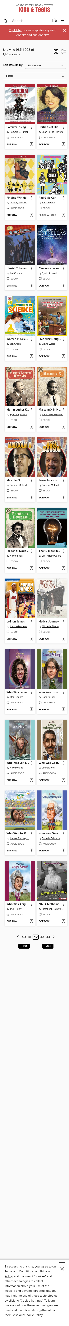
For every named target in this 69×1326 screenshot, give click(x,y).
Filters (9, 76)
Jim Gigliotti (48, 767)
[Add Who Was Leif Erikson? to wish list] (31, 780)
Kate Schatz (48, 202)
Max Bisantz (16, 697)
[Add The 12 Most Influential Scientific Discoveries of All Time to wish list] (63, 568)
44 (48, 937)
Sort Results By (13, 65)
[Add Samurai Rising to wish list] (31, 144)
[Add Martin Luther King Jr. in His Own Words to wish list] (31, 427)
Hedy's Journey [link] (49, 621)
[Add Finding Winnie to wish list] (31, 215)
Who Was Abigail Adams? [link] (18, 904)
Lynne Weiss (48, 343)
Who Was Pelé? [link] (16, 833)
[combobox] (26, 21)
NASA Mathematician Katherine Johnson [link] (50, 904)
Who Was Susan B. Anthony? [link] (50, 692)
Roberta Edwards (51, 838)
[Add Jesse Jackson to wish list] (63, 497)
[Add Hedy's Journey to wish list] (63, 639)
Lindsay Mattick (18, 202)
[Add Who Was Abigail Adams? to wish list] (31, 921)
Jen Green (15, 343)
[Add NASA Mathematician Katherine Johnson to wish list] (63, 921)
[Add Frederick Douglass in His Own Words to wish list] (31, 568)
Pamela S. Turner (19, 132)
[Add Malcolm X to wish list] (31, 497)
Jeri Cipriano (16, 273)
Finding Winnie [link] (16, 198)
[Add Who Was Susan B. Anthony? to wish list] (63, 709)
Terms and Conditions (19, 1271)
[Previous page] (18, 937)
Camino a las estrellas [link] (50, 268)
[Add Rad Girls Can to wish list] (63, 215)
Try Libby (15, 30)
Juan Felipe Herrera (52, 132)
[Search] (5, 21)
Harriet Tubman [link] (17, 268)
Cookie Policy (33, 1315)
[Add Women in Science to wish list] (31, 356)
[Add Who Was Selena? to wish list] (31, 709)
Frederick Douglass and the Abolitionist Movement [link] (50, 339)
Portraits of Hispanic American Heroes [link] (50, 127)
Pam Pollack (48, 697)
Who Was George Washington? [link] (50, 833)
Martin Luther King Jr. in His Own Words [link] (18, 410)
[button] (55, 53)
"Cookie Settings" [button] (31, 1301)
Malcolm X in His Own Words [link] (50, 410)
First (24, 946)
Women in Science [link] (18, 339)
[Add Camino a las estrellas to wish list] (63, 285)
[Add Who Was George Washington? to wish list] (63, 850)
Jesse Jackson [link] (48, 480)
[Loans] (54, 21)
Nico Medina (16, 767)
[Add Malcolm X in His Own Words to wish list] (63, 427)
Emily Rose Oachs (51, 555)
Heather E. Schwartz (52, 909)
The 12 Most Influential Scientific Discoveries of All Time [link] (50, 551)
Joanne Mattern (18, 626)
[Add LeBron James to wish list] (31, 639)
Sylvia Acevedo (50, 273)
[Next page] (53, 937)
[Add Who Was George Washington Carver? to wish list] (63, 780)
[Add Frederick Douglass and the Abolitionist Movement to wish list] (63, 356)
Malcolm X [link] (13, 480)
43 (42, 937)
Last (47, 946)
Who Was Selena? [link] (18, 692)
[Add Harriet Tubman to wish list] (31, 285)
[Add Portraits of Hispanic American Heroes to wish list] (63, 144)
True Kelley (15, 909)
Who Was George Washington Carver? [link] (50, 763)
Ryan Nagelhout (18, 414)
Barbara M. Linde (19, 485)
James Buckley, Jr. (19, 838)
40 (24, 937)
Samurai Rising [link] (16, 127)
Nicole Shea (16, 555)
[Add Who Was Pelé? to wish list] (31, 850)
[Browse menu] (62, 20)
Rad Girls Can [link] (47, 198)
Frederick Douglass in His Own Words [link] (18, 551)
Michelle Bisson (50, 626)
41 (29, 937)
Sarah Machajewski (52, 414)
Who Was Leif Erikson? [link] (18, 763)
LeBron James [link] (16, 621)
